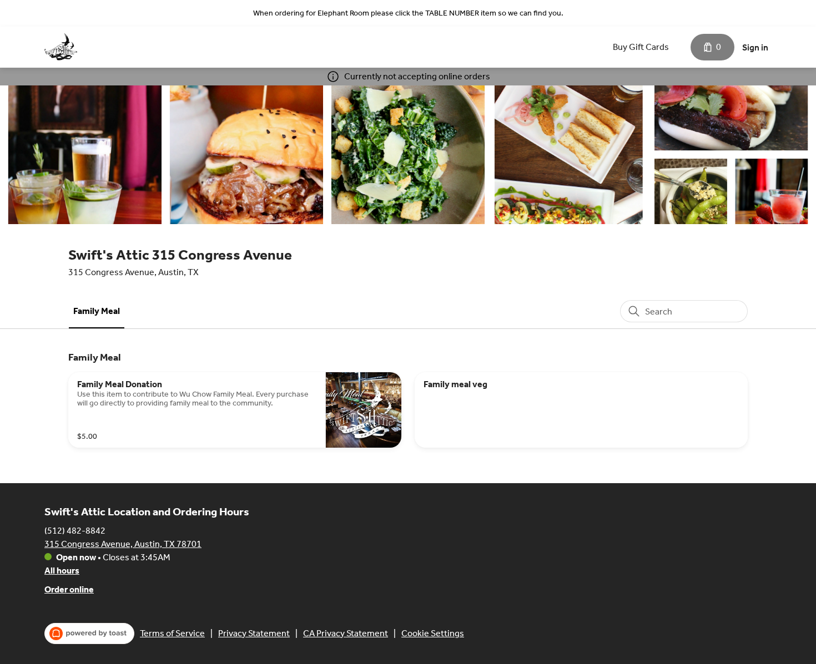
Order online (69, 589)
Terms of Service (172, 633)
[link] (96, 310)
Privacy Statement (254, 633)
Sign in (755, 47)
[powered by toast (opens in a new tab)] (89, 633)
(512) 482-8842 (74, 530)
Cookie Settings (432, 633)
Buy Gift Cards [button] (641, 47)
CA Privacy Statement (345, 633)
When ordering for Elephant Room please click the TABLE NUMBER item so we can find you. (408, 13)
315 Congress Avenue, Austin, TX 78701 (123, 544)
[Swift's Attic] (60, 47)
